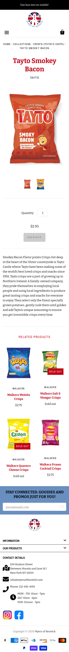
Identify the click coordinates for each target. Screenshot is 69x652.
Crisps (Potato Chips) (48, 44)
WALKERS (19, 388)
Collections (22, 44)
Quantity (27, 213)
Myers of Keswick (45, 631)
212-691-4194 (27, 586)
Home (7, 44)
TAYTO (34, 78)
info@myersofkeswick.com (26, 579)
